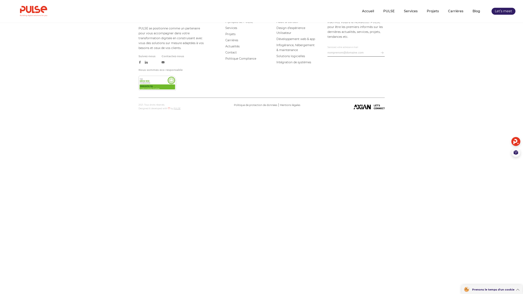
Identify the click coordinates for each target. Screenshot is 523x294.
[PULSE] (33, 11)
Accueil (368, 11)
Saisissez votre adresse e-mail (342, 47)
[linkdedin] (146, 62)
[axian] (369, 107)
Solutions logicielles (290, 56)
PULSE (389, 11)
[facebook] (140, 62)
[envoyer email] (382, 53)
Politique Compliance (240, 58)
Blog (476, 11)
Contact (231, 52)
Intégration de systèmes (293, 62)
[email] (163, 62)
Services (411, 11)
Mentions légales (290, 105)
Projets (433, 11)
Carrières (455, 11)
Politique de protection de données (255, 105)
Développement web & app (295, 39)
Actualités (232, 46)
